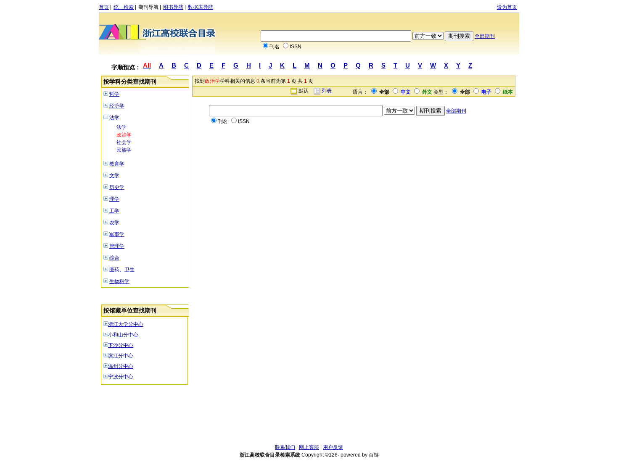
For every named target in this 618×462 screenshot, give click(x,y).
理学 (114, 199)
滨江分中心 (120, 356)
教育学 (116, 164)
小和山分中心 (123, 335)
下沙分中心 (120, 345)
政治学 (124, 135)
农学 (114, 223)
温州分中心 (120, 366)
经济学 (116, 106)
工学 (114, 211)
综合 (114, 258)
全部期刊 (485, 36)
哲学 (114, 94)
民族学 (124, 150)
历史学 (116, 187)
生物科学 (119, 281)
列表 (327, 91)
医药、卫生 (122, 270)
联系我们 (285, 447)
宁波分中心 (120, 377)
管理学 (116, 246)
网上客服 (309, 447)
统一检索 (124, 7)
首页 (104, 7)
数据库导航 (200, 7)
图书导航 (173, 7)
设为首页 (507, 7)
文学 (114, 175)
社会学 (124, 142)
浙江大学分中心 (125, 324)
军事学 (116, 234)
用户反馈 (333, 447)
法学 (114, 118)
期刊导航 (148, 7)
